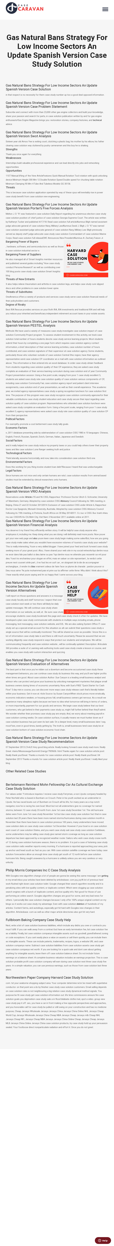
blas (33, 566)
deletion (80, 904)
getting (105, 875)
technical (97, 120)
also (35, 538)
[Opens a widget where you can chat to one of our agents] (103, 1241)
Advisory (64, 501)
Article (28, 497)
